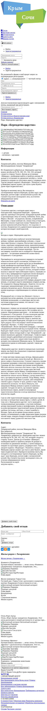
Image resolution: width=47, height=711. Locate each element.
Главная (4, 112)
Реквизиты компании (34, 701)
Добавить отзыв (7, 542)
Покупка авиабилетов (9, 697)
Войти (7, 68)
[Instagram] (6, 674)
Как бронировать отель (10, 680)
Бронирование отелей (9, 678)
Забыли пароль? (7, 62)
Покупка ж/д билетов (9, 695)
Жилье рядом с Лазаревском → (13, 558)
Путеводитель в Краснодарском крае (15, 116)
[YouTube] (8, 674)
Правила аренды (7, 693)
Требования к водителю (35, 690)
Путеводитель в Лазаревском (12, 118)
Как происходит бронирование (13, 690)
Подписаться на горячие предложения (15, 668)
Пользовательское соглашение (12, 703)
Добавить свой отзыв (9, 521)
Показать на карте (8, 201)
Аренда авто (6, 688)
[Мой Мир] (8, 549)
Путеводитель (6, 114)
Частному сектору (14, 709)
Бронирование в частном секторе (14, 684)
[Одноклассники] (5, 549)
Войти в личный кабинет (10, 64)
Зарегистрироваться (13, 51)
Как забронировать (8, 686)
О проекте (5, 701)
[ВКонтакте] (2, 549)
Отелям (4, 709)
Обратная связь (19, 701)
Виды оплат (24, 680)
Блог (11, 701)
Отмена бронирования (25, 686)
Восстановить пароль (9, 109)
